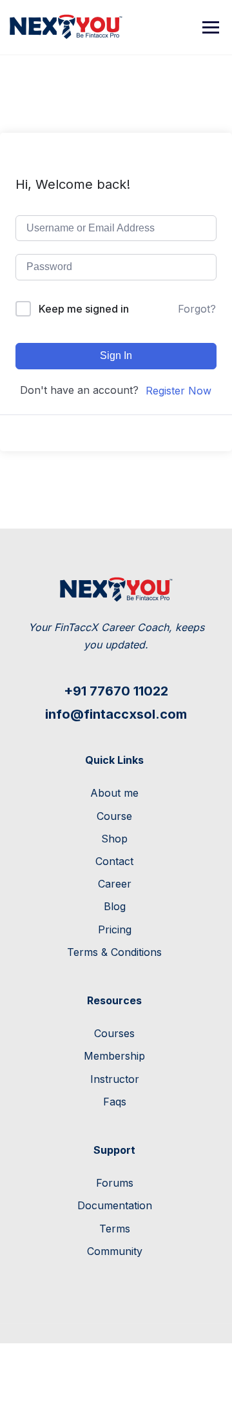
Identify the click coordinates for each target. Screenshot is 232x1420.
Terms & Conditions (114, 952)
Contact (114, 861)
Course (114, 816)
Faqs (114, 1101)
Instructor (114, 1079)
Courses (114, 1033)
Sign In (116, 355)
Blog (115, 906)
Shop (114, 838)
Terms (114, 1228)
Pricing (114, 929)
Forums (114, 1182)
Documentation (114, 1205)
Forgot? (197, 308)
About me (114, 792)
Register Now (178, 390)
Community (114, 1251)
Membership (114, 1055)
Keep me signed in (84, 308)
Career (114, 883)
